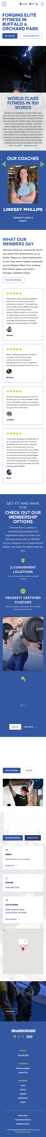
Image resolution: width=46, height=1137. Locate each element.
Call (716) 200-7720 (31, 36)
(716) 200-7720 (12, 887)
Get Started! (10, 36)
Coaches (23, 1089)
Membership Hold (23, 1124)
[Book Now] (36, 4)
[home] (4, 4)
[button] (42, 4)
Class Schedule (11, 770)
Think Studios (23, 1132)
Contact (23, 1102)
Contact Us (10, 1011)
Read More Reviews (14, 280)
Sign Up (15, 727)
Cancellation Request (23, 1119)
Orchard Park (23, 1072)
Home (23, 1085)
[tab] (13, 838)
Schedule (23, 1094)
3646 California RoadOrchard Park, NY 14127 (16, 911)
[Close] (25, 941)
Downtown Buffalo (23, 1068)
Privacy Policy (23, 1115)
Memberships (23, 1098)
